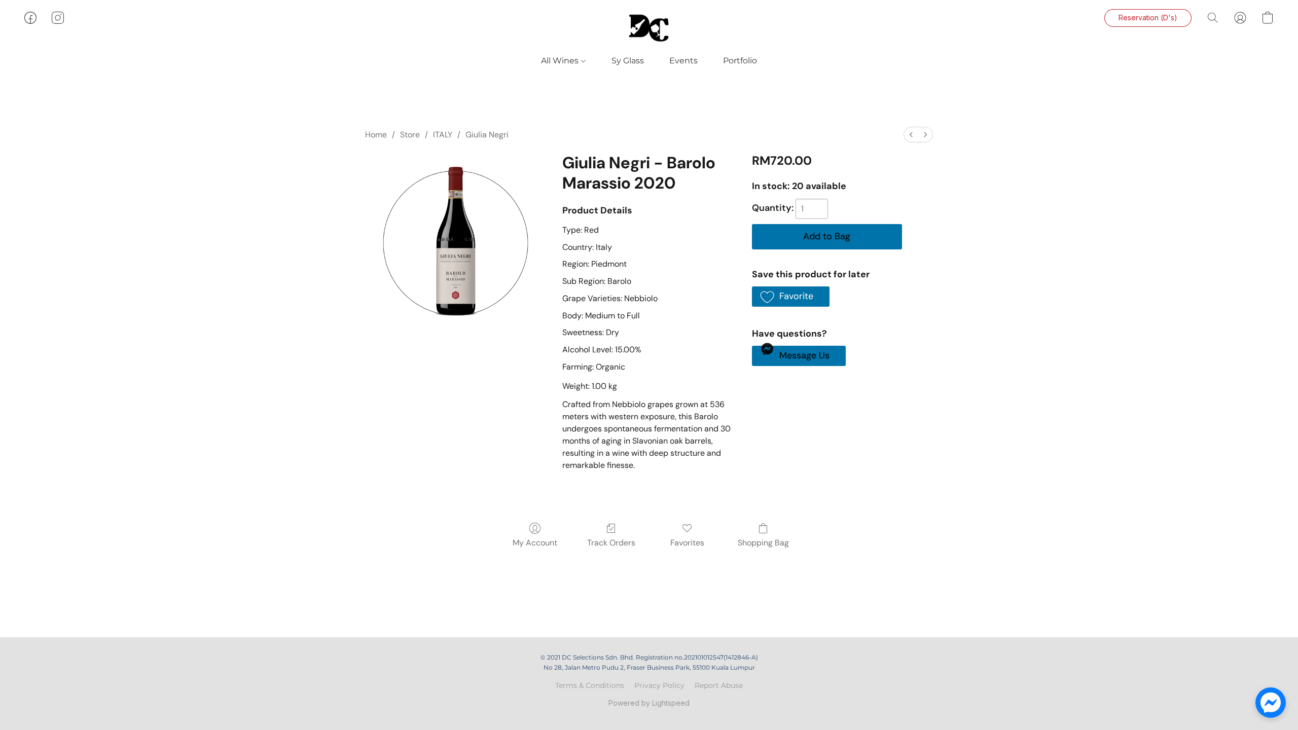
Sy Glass (627, 60)
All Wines (561, 60)
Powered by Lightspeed (649, 703)
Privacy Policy (659, 685)
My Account (535, 542)
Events (683, 60)
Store (410, 134)
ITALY (442, 134)
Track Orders (611, 542)
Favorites (687, 542)
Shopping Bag (763, 542)
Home (376, 134)
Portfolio (740, 60)
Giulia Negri (487, 134)
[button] (649, 28)
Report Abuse (719, 685)
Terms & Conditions (589, 685)
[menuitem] (911, 134)
